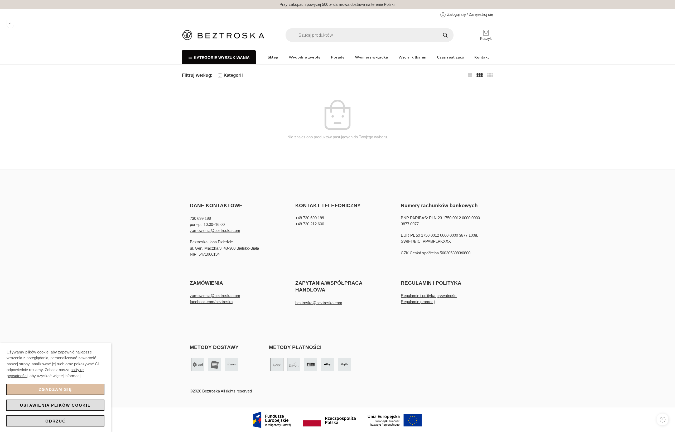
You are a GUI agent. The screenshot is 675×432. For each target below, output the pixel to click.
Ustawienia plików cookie (55, 405)
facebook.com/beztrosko (211, 302)
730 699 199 (200, 218)
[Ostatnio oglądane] (662, 419)
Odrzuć (55, 421)
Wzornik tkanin (412, 57)
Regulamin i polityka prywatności (429, 296)
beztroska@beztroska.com (318, 303)
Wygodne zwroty (304, 57)
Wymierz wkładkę (371, 57)
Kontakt (481, 57)
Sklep (273, 57)
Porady (337, 57)
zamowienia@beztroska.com (215, 231)
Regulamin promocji (418, 302)
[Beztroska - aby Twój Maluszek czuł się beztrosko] (223, 35)
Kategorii (233, 75)
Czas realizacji (450, 57)
